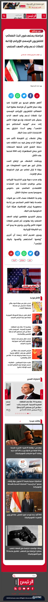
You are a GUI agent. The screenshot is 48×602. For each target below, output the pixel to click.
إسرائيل (22, 260)
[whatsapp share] (17, 95)
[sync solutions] (36, 598)
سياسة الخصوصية (24, 594)
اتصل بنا (14, 594)
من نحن (34, 594)
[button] (29, 413)
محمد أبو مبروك (35, 86)
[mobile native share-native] (37, 95)
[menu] (44, 16)
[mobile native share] (11, 253)
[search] (4, 16)
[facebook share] (30, 95)
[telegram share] (11, 95)
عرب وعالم (36, 31)
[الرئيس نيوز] (24, 582)
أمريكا (14, 260)
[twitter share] (24, 95)
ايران (29, 260)
